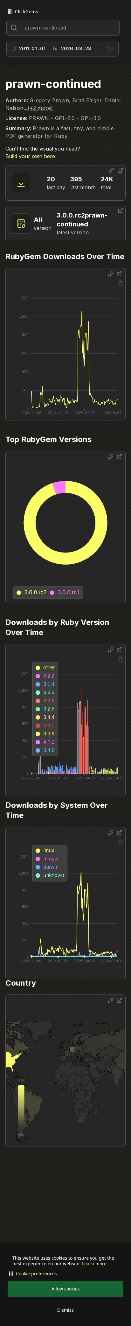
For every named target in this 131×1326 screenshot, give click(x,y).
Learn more (94, 1264)
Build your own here (30, 156)
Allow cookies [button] (66, 1289)
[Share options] (111, 170)
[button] (65, 1273)
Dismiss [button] (65, 1310)
